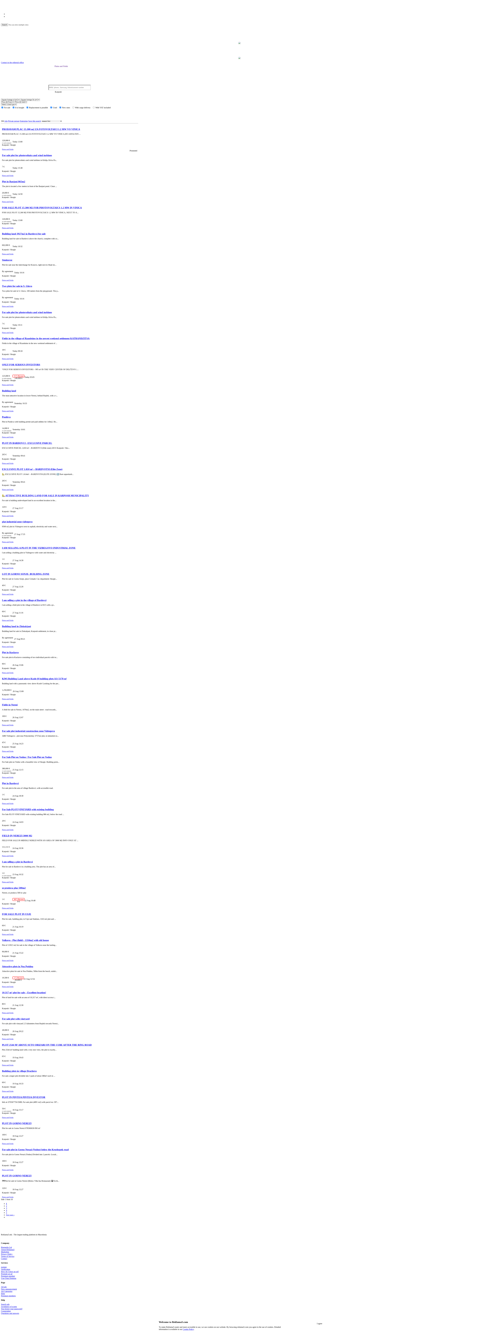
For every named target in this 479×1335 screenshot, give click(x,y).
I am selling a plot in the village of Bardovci (24, 600)
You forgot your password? (11, 1309)
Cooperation (6, 1311)
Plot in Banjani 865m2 (13, 181)
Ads (6, 121)
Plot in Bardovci (10, 783)
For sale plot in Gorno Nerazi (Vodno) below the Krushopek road (35, 1149)
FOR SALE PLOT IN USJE (16, 914)
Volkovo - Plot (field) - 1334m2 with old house (25, 940)
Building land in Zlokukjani (16, 626)
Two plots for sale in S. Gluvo (17, 286)
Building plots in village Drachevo (19, 1071)
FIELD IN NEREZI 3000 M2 (17, 835)
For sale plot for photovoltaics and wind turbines (27, 155)
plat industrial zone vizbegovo (17, 521)
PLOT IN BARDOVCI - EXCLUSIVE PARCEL (27, 443)
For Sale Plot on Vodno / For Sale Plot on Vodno (27, 757)
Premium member (8, 1276)
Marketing (5, 1252)
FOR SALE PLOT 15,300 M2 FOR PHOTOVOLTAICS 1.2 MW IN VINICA (42, 207)
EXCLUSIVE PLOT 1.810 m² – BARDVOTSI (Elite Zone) (32, 469)
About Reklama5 (7, 1250)
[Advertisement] (69, 114)
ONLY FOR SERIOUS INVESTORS (21, 364)
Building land (9, 390)
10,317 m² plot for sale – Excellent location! (24, 992)
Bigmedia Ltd (6, 1247)
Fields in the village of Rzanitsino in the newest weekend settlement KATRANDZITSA (46, 338)
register (4, 1267)
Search (4, 25)
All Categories (6, 1291)
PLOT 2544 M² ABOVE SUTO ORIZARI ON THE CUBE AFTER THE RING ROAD (47, 1045)
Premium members (8, 1296)
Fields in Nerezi (10, 704)
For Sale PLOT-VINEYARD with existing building (28, 809)
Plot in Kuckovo (10, 652)
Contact (4, 1259)
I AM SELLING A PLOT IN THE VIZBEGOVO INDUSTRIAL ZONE (39, 548)
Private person (13, 121)
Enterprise (24, 121)
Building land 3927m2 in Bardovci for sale (24, 233)
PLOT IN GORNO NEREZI (16, 1123)
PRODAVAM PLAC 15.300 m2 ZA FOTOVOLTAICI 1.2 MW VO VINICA (41, 129)
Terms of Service (7, 1256)
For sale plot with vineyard (16, 1018)
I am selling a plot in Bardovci (17, 861)
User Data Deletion (8, 1278)
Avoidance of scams (9, 1307)
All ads (4, 1287)
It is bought (19, 108)
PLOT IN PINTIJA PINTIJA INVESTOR (23, 1097)
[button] (68, 66)
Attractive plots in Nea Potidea (17, 966)
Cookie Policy (188, 1329)
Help (3, 1294)
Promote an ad (6, 1274)
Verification (5, 1269)
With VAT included (103, 108)
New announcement (9, 1289)
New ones (65, 108)
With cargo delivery (82, 108)
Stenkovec (7, 260)
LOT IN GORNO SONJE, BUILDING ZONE (25, 574)
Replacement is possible (38, 108)
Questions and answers (10, 1313)
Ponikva (6, 417)
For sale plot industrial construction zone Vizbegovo (28, 731)
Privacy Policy (6, 1254)
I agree (319, 1324)
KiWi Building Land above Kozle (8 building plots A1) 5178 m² (34, 678)
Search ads (5, 1304)
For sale (6, 108)
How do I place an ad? (10, 1272)
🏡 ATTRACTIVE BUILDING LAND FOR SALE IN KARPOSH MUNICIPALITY (45, 495)
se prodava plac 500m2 (14, 888)
